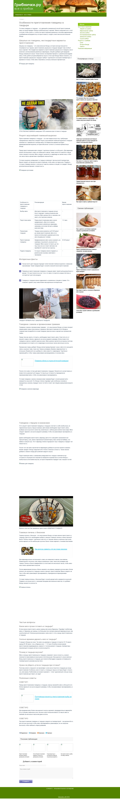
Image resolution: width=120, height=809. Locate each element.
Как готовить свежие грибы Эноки (87, 79)
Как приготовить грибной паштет (86, 202)
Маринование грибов (86, 31)
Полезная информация (85, 48)
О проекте (49, 788)
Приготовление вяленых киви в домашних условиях (24, 755)
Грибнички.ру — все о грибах (23, 14)
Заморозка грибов (85, 36)
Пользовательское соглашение (64, 788)
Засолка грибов (84, 33)
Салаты (82, 46)
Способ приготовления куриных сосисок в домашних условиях (39, 755)
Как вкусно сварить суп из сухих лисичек (51, 549)
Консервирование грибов (88, 34)
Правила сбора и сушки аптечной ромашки (51, 361)
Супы (81, 42)
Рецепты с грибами (84, 40)
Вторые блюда (84, 44)
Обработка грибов (85, 29)
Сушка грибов (84, 38)
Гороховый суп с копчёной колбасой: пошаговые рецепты (52, 755)
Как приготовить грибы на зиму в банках (67, 754)
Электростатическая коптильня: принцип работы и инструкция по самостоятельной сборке (86, 140)
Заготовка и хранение (84, 27)
